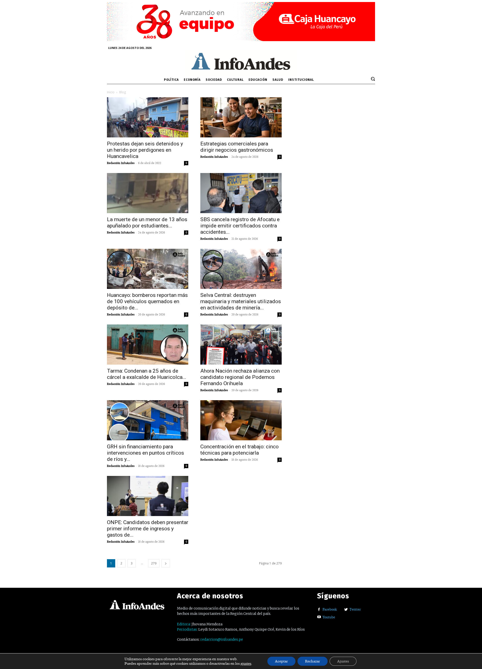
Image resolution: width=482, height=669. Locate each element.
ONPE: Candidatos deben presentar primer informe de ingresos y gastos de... (147, 528)
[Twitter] (345, 609)
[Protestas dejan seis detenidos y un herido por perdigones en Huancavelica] (147, 117)
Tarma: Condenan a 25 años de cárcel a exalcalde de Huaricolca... (146, 374)
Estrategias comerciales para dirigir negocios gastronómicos (236, 147)
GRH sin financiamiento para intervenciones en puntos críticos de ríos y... (145, 453)
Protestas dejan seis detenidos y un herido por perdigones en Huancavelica (145, 150)
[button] (373, 78)
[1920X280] (241, 39)
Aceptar (281, 661)
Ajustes (343, 661)
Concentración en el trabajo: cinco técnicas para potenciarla (239, 450)
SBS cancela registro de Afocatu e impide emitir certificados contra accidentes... (240, 225)
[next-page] (165, 563)
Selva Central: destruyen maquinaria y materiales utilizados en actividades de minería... (240, 301)
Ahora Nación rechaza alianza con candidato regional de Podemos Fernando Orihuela (240, 377)
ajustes (245, 663)
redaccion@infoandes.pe (221, 639)
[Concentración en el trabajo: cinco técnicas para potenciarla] (241, 420)
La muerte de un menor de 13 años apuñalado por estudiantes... (147, 222)
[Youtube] (319, 617)
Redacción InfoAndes (121, 163)
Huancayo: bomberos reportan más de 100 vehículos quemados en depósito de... (147, 301)
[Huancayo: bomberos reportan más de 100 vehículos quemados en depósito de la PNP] (147, 269)
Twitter (355, 609)
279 (153, 563)
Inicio (110, 92)
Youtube (329, 617)
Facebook (330, 609)
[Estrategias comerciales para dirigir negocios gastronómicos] (241, 117)
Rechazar (312, 661)
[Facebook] (319, 609)
